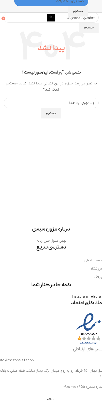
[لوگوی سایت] (51, 17)
